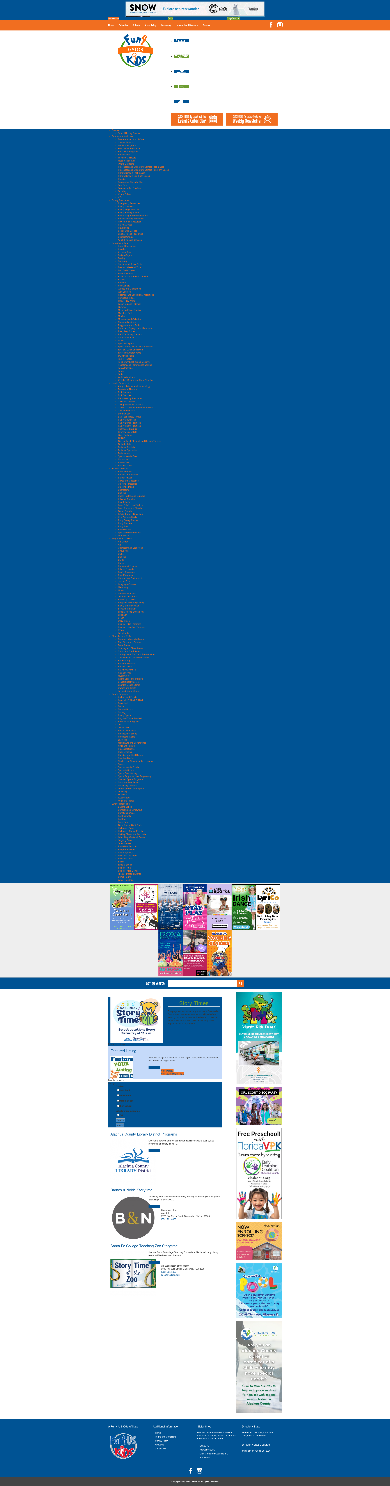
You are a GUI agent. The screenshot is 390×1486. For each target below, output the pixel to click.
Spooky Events (125, 864)
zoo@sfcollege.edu (170, 1274)
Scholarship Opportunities (130, 181)
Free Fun (122, 282)
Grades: (120, 1086)
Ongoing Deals (125, 840)
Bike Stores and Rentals (129, 642)
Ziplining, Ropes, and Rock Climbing (135, 380)
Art (119, 544)
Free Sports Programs (129, 721)
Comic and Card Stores (129, 651)
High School (125, 1105)
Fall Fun (122, 818)
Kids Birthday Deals (127, 517)
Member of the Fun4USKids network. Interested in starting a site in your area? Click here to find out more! (216, 1435)
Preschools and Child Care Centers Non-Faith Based (143, 169)
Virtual (121, 629)
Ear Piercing (124, 660)
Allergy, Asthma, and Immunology (134, 386)
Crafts (121, 559)
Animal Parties (125, 471)
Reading (122, 178)
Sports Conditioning (127, 773)
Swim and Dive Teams (129, 782)
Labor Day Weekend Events (131, 837)
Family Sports (124, 715)
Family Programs (126, 572)
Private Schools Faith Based (131, 172)
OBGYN (122, 437)
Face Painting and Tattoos (130, 505)
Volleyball (122, 794)
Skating (121, 340)
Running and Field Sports (130, 754)
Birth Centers (124, 392)
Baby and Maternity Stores (131, 639)
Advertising (150, 25)
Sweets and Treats (127, 687)
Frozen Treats (125, 666)
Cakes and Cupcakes (128, 480)
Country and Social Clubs (130, 264)
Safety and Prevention (128, 605)
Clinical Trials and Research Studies (135, 407)
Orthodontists (124, 444)
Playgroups (123, 227)
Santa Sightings (125, 852)
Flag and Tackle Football (130, 718)
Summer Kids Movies (128, 870)
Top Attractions (125, 367)
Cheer (121, 706)
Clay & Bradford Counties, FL (214, 1453)
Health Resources (120, 383)
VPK (120, 197)
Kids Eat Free (124, 672)
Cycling (121, 712)
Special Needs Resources (130, 233)
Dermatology (124, 413)
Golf (120, 724)
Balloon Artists (125, 477)
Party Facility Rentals (128, 520)
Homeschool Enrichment (130, 578)
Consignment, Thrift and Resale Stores (137, 654)
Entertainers (124, 501)
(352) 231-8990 (168, 1219)
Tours (121, 370)
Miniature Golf (125, 313)
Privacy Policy (161, 1440)
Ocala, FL (204, 1445)
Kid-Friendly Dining (127, 669)
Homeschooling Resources (131, 218)
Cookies (122, 492)
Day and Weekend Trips (129, 267)
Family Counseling (127, 419)
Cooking (122, 556)
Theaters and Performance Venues (135, 364)
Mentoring (123, 587)
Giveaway (166, 25)
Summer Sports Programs (130, 779)
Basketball (123, 703)
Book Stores (124, 645)
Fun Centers (124, 285)
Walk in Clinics (125, 465)
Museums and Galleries (129, 319)
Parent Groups (125, 224)
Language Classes (127, 584)
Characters (123, 489)
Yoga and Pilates (126, 800)
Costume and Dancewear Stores (133, 657)
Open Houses (124, 843)
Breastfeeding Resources (130, 398)
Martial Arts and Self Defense (132, 742)
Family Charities (126, 206)
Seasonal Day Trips (127, 855)
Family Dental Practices (129, 422)
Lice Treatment (125, 434)
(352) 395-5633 (168, 1271)
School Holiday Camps (129, 133)
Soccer (121, 764)
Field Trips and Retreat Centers (133, 276)
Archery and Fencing (128, 697)
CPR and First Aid (126, 410)
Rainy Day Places (126, 331)
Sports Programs (120, 693)
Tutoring (122, 191)
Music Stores (124, 675)
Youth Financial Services (130, 239)
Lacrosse (122, 739)
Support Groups (125, 236)
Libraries (122, 306)
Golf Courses (124, 291)
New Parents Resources (129, 221)
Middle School (126, 1100)
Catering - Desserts (127, 483)
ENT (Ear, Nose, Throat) (130, 416)
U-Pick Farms (124, 876)
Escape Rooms (125, 273)
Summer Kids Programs (129, 623)
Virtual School (124, 194)
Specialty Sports (126, 770)
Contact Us (160, 1448)
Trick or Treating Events (129, 873)
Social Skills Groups (127, 230)
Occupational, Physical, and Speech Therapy (139, 441)
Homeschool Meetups (187, 25)
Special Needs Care (127, 456)
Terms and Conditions (165, 1436)
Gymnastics (123, 727)
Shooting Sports (125, 757)
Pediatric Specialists (127, 450)
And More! (205, 1457)
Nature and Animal (127, 593)
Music (121, 590)
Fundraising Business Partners (133, 215)
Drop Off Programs (127, 145)
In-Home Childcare (127, 157)
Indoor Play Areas (126, 300)
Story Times (124, 620)
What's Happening (121, 803)
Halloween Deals (126, 828)
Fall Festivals (124, 815)
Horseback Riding (126, 736)
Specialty (122, 614)
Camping (122, 261)
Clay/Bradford (233, 18)
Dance (121, 562)
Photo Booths (124, 529)
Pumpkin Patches (126, 849)
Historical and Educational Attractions (136, 294)
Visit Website (167, 1070)
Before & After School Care (131, 139)
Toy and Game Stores (128, 690)
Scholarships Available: (128, 1110)
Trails (120, 373)
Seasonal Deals (125, 858)
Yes (121, 1114)
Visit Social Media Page (172, 1073)
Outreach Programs (127, 596)
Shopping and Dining (122, 636)
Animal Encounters (127, 245)
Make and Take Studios (129, 309)
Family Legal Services (128, 209)
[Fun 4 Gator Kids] (135, 50)
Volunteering (124, 633)
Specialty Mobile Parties (129, 532)
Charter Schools (126, 142)
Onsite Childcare (126, 163)
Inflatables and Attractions (130, 514)
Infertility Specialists (127, 431)
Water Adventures (126, 377)
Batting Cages (125, 255)
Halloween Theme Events (130, 831)
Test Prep (122, 185)
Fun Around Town (120, 242)
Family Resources (120, 200)
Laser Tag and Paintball (129, 303)
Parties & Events (120, 468)
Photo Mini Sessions (128, 846)
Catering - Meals (126, 486)
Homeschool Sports (127, 733)
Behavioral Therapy (127, 389)
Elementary (125, 1095)
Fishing (121, 279)
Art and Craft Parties (128, 474)
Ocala (170, 18)
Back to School (125, 806)
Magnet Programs (126, 160)
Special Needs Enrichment (131, 611)
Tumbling (122, 791)
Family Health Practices (129, 425)
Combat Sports (125, 709)
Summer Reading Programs (131, 626)
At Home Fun (124, 252)
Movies (121, 316)
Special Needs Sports (128, 767)
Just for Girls (124, 581)
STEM (121, 617)
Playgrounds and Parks (129, 325)
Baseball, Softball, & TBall (130, 700)
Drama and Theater (127, 565)
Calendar (123, 25)
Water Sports (124, 797)
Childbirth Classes (126, 401)
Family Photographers (128, 212)
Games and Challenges (129, 288)
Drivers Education (126, 569)
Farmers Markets (126, 663)
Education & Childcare (122, 136)
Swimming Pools (126, 355)
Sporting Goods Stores (129, 684)
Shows (121, 861)
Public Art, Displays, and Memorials (135, 328)
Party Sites (123, 526)
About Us (159, 1444)
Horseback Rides (126, 297)
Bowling (122, 258)
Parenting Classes (127, 599)
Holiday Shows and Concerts (132, 834)
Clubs (121, 553)
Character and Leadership (130, 547)
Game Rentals (125, 511)
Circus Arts (123, 550)
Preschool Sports (126, 748)
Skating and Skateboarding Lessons (135, 761)
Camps (115, 130)
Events (206, 25)
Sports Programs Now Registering (134, 776)
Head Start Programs (128, 151)
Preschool (124, 1090)
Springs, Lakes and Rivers (130, 349)
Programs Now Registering (131, 602)
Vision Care (123, 462)
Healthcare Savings (127, 428)
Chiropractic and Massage (130, 404)
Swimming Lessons (127, 785)
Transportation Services (129, 188)
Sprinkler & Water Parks (129, 352)
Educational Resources (129, 148)
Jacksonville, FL (207, 1449)
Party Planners (125, 523)
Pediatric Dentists (126, 447)
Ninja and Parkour (126, 745)
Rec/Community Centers (130, 334)
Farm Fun (123, 821)
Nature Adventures (127, 322)
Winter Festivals (125, 879)
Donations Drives (126, 812)
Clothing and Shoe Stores (130, 648)
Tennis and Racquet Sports (131, 788)
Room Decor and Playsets (130, 678)
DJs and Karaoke (126, 498)
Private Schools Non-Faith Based (134, 175)
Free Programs (125, 575)
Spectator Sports (126, 343)
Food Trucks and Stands (130, 508)
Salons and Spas (126, 337)
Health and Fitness (127, 730)
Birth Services (124, 395)
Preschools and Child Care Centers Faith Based (141, 166)
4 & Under (123, 541)
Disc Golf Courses (126, 270)
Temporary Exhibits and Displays (134, 361)
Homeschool (124, 154)
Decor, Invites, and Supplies (131, 495)
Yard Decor (123, 535)
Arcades (122, 249)
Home (111, 25)
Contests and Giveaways (130, 809)
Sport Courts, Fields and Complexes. (136, 346)
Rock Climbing (125, 751)
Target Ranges (125, 358)
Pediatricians (124, 453)
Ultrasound (123, 459)
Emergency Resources (129, 203)
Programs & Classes (122, 538)
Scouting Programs (127, 608)
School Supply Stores (128, 681)
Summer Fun (124, 867)
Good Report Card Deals (130, 825)
